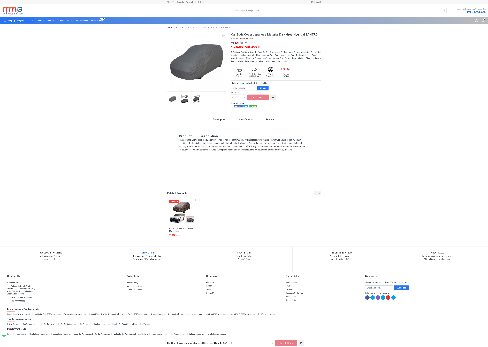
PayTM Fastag (146, 324)
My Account (316, 2)
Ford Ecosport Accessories (268, 314)
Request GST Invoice (294, 293)
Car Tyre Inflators (51, 324)
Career (209, 286)
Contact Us (211, 293)
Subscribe (401, 288)
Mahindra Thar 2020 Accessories (48, 314)
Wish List (189, 2)
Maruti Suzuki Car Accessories (150, 334)
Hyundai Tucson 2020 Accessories (134, 314)
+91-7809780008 (476, 11)
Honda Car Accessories (38, 334)
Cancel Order (291, 300)
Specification (245, 119)
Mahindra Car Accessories (124, 334)
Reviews (270, 119)
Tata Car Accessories (195, 334)
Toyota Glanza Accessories (75, 314)
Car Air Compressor (69, 324)
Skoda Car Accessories (174, 334)
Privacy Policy (132, 283)
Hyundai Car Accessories (61, 334)
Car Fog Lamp (99, 324)
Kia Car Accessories (103, 334)
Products (179, 27)
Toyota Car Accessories (216, 334)
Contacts (180, 2)
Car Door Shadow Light (128, 324)
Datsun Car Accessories (16, 334)
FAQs (288, 286)
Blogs (208, 289)
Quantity (235, 93)
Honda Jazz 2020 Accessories (19, 314)
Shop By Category (16, 21)
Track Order (199, 2)
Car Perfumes (85, 324)
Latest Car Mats (13, 324)
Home (169, 27)
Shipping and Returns (135, 286)
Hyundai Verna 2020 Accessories (164, 314)
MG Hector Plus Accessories (192, 314)
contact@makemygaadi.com (22, 297)
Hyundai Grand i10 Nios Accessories (103, 314)
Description (219, 119)
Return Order (291, 296)
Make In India (291, 282)
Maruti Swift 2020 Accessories (243, 314)
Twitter (245, 106)
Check (263, 88)
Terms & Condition (134, 290)
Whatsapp (252, 106)
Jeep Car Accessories (83, 334)
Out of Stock (258, 97)
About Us (170, 2)
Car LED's (112, 324)
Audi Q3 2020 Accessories (216, 314)
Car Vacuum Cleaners (32, 324)
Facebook (237, 106)
